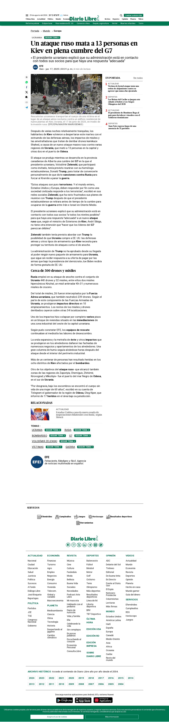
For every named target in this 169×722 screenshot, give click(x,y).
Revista (107, 19)
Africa (109, 646)
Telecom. (52, 591)
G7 (70, 435)
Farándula (72, 572)
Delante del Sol (113, 564)
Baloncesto (92, 561)
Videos (140, 19)
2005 (111, 684)
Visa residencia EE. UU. (64, 23)
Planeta (133, 19)
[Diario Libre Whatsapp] (101, 545)
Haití (108, 624)
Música (70, 561)
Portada (35, 30)
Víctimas (38, 447)
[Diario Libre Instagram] (73, 545)
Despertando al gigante (54, 630)
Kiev (41, 69)
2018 (91, 678)
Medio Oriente (113, 639)
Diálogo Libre (34, 591)
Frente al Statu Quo (113, 584)
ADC (108, 561)
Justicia (32, 576)
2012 (41, 684)
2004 (120, 684)
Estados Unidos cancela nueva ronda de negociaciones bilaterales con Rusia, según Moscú (79, 415)
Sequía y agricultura (101, 23)
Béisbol (90, 568)
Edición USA (93, 629)
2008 (81, 684)
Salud (30, 572)
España (109, 628)
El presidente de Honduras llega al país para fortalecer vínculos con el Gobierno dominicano (124, 115)
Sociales (71, 587)
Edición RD (92, 635)
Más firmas (111, 606)
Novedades (72, 591)
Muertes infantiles (128, 23)
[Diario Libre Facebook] (68, 545)
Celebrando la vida (73, 624)
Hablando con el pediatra (75, 605)
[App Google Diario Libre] (64, 700)
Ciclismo (90, 579)
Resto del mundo (110, 659)
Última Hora (30, 19)
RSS (128, 612)
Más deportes (93, 591)
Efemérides (131, 604)
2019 (81, 678)
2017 (101, 678)
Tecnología (52, 622)
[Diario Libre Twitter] (79, 545)
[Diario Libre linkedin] (84, 545)
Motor (89, 572)
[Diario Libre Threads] (95, 545)
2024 (31, 678)
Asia (108, 643)
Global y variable (51, 595)
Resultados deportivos (92, 595)
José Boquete (35, 594)
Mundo (58, 19)
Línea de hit (92, 600)
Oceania (110, 650)
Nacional (32, 561)
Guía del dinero (133, 594)
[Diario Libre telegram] (90, 545)
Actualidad (41, 19)
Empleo (51, 572)
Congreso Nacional (32, 621)
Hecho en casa (133, 587)
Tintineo (110, 568)
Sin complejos (74, 629)
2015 (120, 678)
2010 (61, 684)
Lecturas (110, 603)
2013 (31, 684)
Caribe (109, 654)
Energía (50, 579)
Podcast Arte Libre (73, 595)
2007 (91, 684)
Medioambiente (55, 610)
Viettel (114, 23)
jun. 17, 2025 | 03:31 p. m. (59, 69)
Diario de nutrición (71, 611)
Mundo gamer (132, 591)
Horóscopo (131, 616)
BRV (88, 610)
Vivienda (51, 587)
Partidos (32, 608)
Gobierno (32, 625)
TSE (30, 616)
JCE (29, 612)
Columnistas (112, 599)
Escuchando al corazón (74, 640)
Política (50, 19)
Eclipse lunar (47, 23)
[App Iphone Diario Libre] (83, 700)
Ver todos (138, 78)
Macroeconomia (55, 600)
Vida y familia (73, 616)
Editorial (110, 572)
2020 (71, 678)
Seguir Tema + (52, 37)
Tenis (89, 583)
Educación (33, 568)
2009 (71, 684)
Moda (69, 576)
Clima (50, 618)
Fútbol (89, 564)
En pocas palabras (71, 634)
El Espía (109, 589)
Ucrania (37, 430)
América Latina (113, 620)
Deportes (116, 19)
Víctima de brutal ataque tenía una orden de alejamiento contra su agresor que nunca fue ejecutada (123, 88)
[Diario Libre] (84, 18)
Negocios (52, 576)
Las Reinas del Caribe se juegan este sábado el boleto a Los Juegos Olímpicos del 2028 (124, 102)
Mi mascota (73, 600)
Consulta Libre (74, 651)
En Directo (111, 579)
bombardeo (39, 435)
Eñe (68, 620)
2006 (101, 684)
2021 (61, 678)
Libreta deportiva (91, 605)
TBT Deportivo (93, 614)
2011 (51, 684)
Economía (67, 19)
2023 (41, 678)
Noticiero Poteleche (111, 594)
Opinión (125, 19)
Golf (88, 576)
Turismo (51, 564)
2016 (111, 678)
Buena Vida (72, 583)
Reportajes (33, 598)
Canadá (109, 635)
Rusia (67, 430)
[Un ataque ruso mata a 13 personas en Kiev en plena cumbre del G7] (26, 82)
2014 (130, 678)
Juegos (129, 620)
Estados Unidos (113, 616)
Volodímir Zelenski (44, 441)
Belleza (70, 579)
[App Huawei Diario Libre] (103, 700)
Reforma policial (32, 23)
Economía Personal (72, 646)
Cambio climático (52, 636)
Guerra (70, 447)
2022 (51, 678)
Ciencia (50, 614)
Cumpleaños (132, 608)
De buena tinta (113, 576)
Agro (49, 568)
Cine (69, 564)
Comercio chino (83, 23)
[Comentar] (26, 97)
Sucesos (32, 583)
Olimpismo (91, 587)
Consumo (52, 583)
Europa (109, 631)
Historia (51, 625)
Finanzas (51, 561)
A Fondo (32, 587)
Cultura (70, 568)
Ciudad (31, 564)
